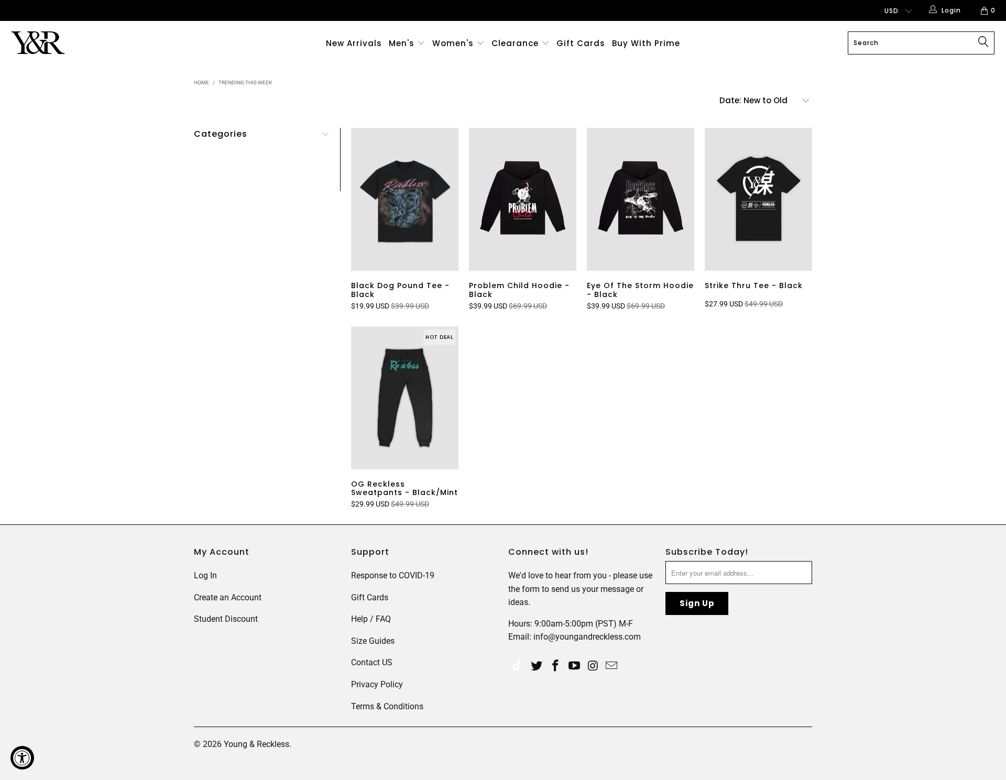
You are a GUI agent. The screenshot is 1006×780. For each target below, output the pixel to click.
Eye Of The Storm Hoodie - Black (640, 199)
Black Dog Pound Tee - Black (404, 199)
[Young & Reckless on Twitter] (517, 666)
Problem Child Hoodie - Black (522, 199)
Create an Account (227, 597)
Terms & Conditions (387, 706)
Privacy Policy (377, 684)
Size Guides (373, 641)
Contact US (371, 662)
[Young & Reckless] (85, 42)
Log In (205, 575)
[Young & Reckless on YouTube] (574, 666)
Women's (453, 43)
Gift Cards (580, 43)
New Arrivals (354, 43)
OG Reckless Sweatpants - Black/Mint (404, 397)
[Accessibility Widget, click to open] (22, 758)
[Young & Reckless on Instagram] (593, 666)
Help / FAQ (371, 619)
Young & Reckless (256, 744)
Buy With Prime (646, 43)
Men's (401, 43)
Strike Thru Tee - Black (758, 199)
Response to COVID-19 (392, 575)
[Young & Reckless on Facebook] (556, 666)
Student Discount (226, 619)
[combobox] (921, 42)
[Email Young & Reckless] (612, 666)
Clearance (516, 43)
